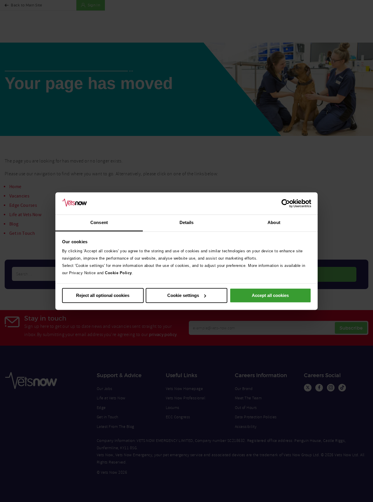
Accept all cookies (270, 295)
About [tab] (274, 222)
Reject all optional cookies (102, 295)
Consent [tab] (99, 222)
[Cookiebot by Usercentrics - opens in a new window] (285, 203)
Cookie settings (183, 295)
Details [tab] (187, 222)
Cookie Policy (118, 273)
